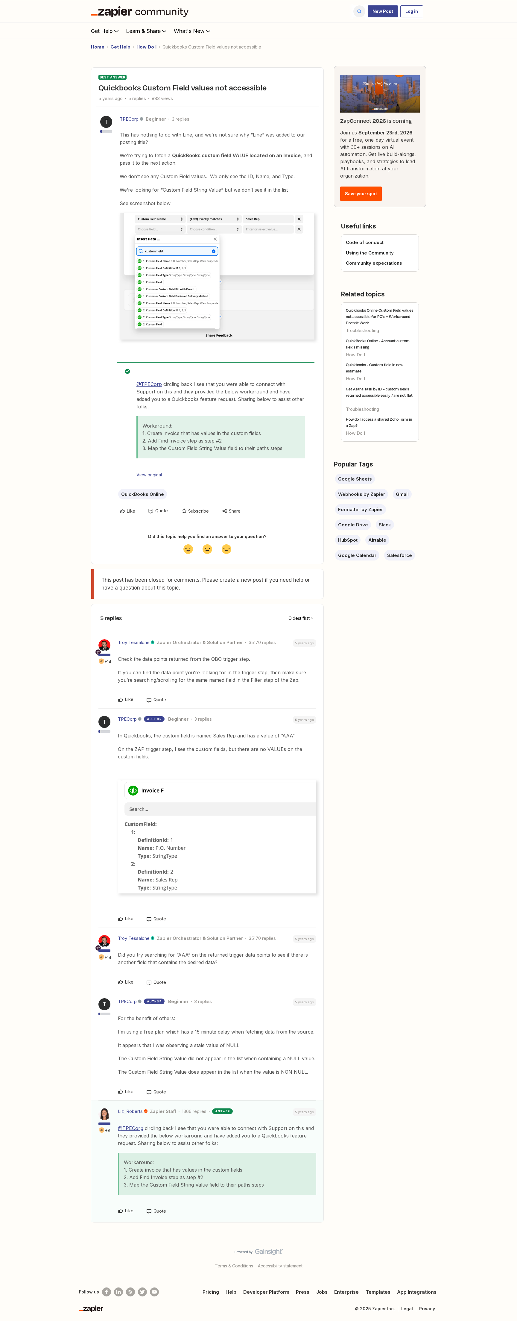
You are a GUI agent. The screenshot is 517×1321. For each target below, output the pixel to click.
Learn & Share (143, 31)
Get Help (102, 31)
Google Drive (353, 525)
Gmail (402, 494)
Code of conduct (365, 242)
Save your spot (361, 193)
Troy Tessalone (134, 642)
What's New (189, 31)
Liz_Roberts (130, 1111)
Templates (378, 1292)
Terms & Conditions (234, 1265)
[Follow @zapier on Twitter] (142, 1291)
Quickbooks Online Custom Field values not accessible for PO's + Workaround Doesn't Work (379, 316)
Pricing (211, 1292)
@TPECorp (149, 384)
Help (231, 1292)
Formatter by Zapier (360, 509)
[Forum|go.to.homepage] (141, 11)
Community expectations (374, 263)
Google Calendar (357, 555)
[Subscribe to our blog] (130, 1291)
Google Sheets (355, 479)
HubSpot (348, 540)
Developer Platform (266, 1292)
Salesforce (399, 555)
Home (97, 47)
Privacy (427, 1308)
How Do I (146, 47)
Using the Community (370, 253)
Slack (385, 525)
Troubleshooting (362, 330)
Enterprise (346, 1292)
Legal (407, 1308)
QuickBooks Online (142, 494)
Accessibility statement (280, 1265)
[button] (383, 11)
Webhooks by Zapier (361, 494)
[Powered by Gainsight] (259, 1253)
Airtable (377, 540)
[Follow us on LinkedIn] (118, 1291)
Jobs (322, 1292)
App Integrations (417, 1292)
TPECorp (129, 119)
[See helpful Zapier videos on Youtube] (154, 1291)
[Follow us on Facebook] (106, 1291)
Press (302, 1292)
